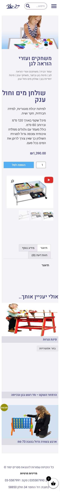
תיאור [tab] (43, 248)
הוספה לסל (19, 165)
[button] (54, 6)
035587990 (37, 480)
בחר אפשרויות (47, 348)
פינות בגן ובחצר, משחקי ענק (31, 75)
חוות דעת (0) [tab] (39, 255)
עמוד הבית (46, 71)
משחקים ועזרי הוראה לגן (35, 61)
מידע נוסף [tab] (28, 248)
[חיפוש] (27, 6)
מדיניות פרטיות (28, 473)
